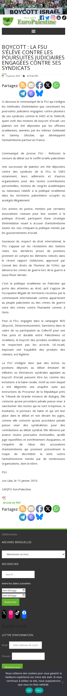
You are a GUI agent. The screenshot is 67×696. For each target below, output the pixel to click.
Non (39, 690)
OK (29, 690)
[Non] (62, 682)
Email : (5, 645)
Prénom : (7, 656)
